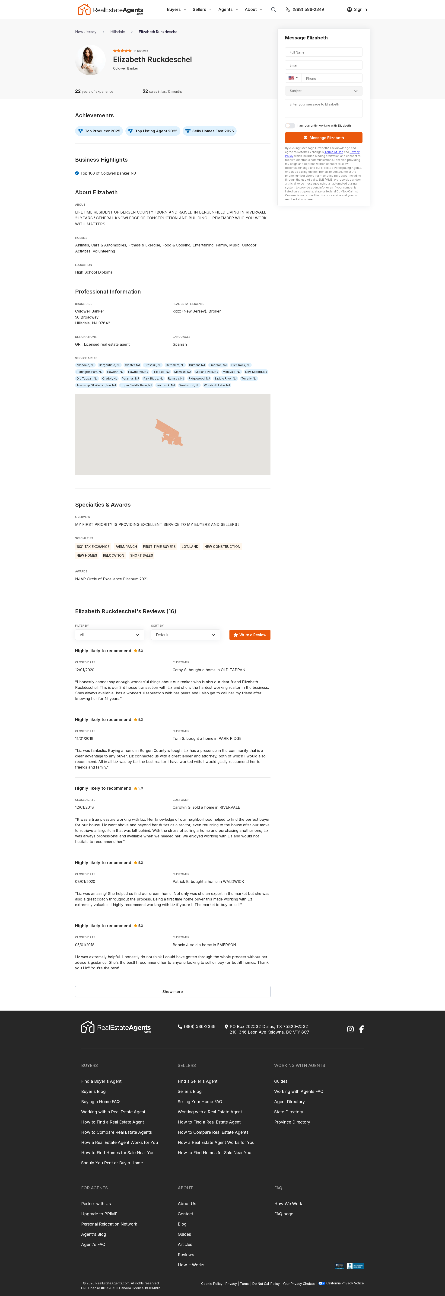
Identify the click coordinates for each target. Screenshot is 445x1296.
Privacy (231, 1284)
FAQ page (283, 1213)
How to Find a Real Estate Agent (112, 1122)
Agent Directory (289, 1101)
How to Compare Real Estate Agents (116, 1132)
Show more (172, 991)
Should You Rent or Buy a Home (112, 1162)
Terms (244, 1284)
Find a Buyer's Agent (101, 1081)
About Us (187, 1203)
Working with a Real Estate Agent (113, 1111)
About (251, 9)
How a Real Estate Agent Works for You (119, 1142)
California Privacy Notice (345, 1283)
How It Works (191, 1264)
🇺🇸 (291, 78)
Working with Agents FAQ (299, 1091)
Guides (280, 1081)
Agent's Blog (93, 1234)
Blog (182, 1224)
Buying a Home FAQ (100, 1101)
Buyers (174, 9)
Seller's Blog (190, 1091)
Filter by (82, 625)
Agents (225, 9)
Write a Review (252, 634)
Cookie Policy (211, 1284)
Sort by (157, 625)
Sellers (199, 9)
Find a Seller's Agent (197, 1081)
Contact (185, 1213)
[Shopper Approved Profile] (339, 1266)
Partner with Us (96, 1203)
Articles (185, 1244)
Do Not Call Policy (266, 1284)
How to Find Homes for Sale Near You (118, 1152)
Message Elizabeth (327, 137)
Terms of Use (333, 152)
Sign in (360, 9)
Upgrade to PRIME (99, 1213)
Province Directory (292, 1122)
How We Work (288, 1203)
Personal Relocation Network (109, 1224)
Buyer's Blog (93, 1091)
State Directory (288, 1111)
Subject (296, 91)
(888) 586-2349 (308, 9)
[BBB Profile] (355, 1266)
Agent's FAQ (93, 1244)
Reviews (186, 1254)
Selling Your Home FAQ (200, 1101)
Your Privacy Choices (299, 1284)
